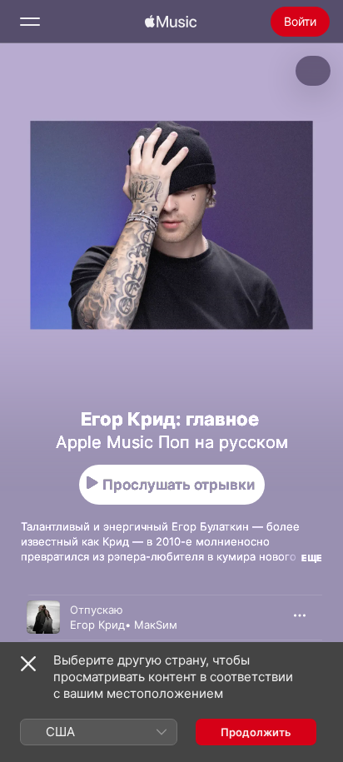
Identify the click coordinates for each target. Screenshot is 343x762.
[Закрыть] (28, 663)
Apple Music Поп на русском (172, 442)
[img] (170, 21)
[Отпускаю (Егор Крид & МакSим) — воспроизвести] (43, 617)
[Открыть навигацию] (30, 21)
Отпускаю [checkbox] (96, 609)
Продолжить (256, 732)
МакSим (155, 624)
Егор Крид (97, 624)
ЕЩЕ (311, 558)
